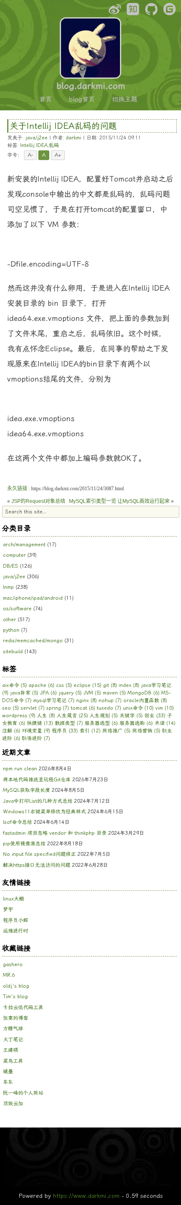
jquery (70, 693)
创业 (154, 716)
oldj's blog (16, 986)
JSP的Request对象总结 (38, 501)
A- (30, 155)
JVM (92, 693)
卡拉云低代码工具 (23, 1007)
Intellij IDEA (34, 145)
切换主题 (124, 99)
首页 (45, 99)
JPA (48, 693)
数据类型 (69, 723)
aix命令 (14, 685)
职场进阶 (36, 738)
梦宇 (8, 909)
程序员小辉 (15, 920)
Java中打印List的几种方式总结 (37, 801)
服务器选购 (136, 723)
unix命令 (138, 708)
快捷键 (40, 723)
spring (57, 708)
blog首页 (82, 99)
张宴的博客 (15, 1018)
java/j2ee (36, 138)
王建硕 (10, 1050)
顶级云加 (13, 1103)
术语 (165, 723)
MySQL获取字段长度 (26, 790)
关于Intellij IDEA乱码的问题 (63, 126)
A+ (58, 155)
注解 (11, 731)
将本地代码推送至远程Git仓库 (37, 780)
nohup (110, 700)
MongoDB (144, 693)
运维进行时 (15, 931)
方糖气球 (13, 1028)
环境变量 (36, 731)
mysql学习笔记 (54, 700)
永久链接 (17, 489)
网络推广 (116, 731)
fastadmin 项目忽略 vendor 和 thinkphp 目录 (54, 833)
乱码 (54, 145)
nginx (86, 700)
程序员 (65, 731)
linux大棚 (13, 899)
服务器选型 (101, 723)
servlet (33, 708)
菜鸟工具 (13, 1061)
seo (10, 708)
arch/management (24, 545)
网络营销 (146, 731)
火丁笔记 (13, 1039)
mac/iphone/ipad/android (33, 598)
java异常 (24, 693)
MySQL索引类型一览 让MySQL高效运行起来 (119, 501)
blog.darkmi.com (90, 86)
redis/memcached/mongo (33, 641)
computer (14, 555)
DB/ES (10, 566)
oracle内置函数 (145, 700)
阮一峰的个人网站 (23, 1093)
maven (114, 693)
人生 (46, 716)
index (129, 685)
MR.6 (9, 975)
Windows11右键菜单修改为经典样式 (44, 812)
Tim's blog (15, 996)
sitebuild (13, 652)
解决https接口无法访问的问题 (36, 865)
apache (41, 685)
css (64, 685)
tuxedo (109, 708)
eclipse (87, 685)
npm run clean (20, 769)
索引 (90, 731)
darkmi (73, 138)
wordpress (18, 716)
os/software (17, 609)
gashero (13, 964)
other (9, 620)
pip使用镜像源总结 (24, 844)
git (110, 685)
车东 (8, 1082)
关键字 (131, 716)
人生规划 (104, 716)
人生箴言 (72, 716)
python (11, 630)
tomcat (83, 708)
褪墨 (8, 1071)
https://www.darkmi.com (86, 1195)
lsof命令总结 (17, 822)
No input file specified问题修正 (39, 854)
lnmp (8, 587)
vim (164, 708)
